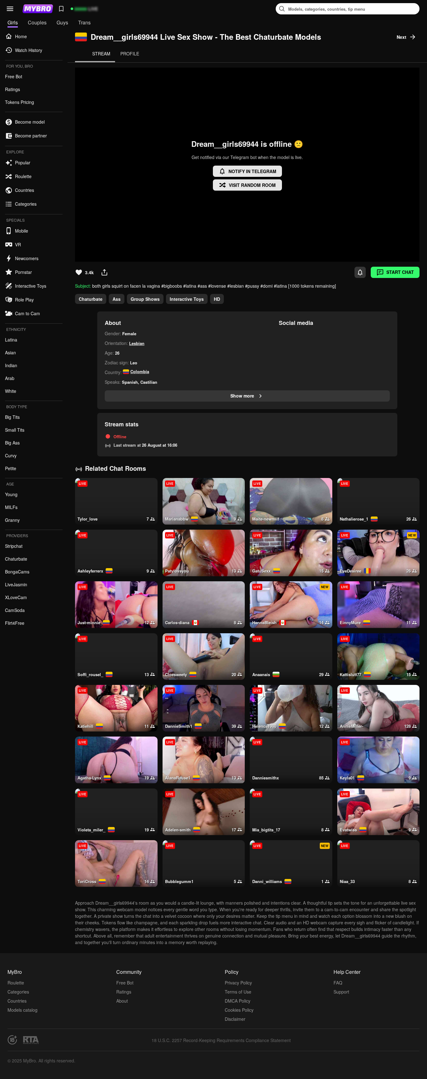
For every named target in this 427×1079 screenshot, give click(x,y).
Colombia (139, 371)
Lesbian (136, 343)
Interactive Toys (187, 299)
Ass (117, 299)
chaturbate (91, 299)
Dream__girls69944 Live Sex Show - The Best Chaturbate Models (206, 37)
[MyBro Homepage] (38, 8)
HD (217, 299)
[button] (10, 9)
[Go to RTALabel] (31, 1040)
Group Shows (145, 299)
